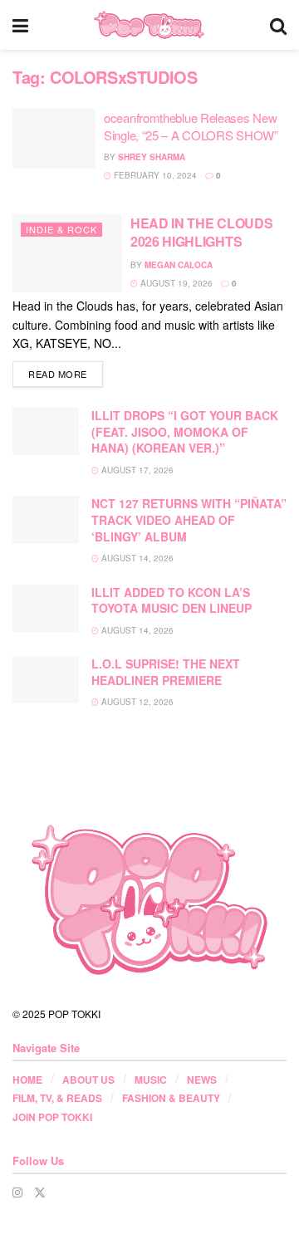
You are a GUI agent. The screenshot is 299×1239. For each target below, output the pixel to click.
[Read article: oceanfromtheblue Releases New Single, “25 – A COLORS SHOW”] (54, 139)
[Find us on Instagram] (17, 1192)
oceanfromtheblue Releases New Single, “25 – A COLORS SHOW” (191, 126)
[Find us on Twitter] (40, 1192)
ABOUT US (88, 1079)
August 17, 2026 (136, 470)
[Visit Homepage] (149, 25)
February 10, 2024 (154, 175)
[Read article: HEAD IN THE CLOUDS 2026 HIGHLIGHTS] (67, 253)
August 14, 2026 (136, 558)
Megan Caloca (179, 265)
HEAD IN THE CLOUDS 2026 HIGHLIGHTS (201, 232)
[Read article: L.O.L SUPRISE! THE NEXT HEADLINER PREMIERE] (45, 679)
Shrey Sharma (151, 157)
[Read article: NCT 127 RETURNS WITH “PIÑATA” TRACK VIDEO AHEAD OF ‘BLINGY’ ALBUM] (45, 519)
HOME (27, 1079)
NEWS (202, 1079)
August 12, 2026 (136, 702)
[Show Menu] (20, 25)
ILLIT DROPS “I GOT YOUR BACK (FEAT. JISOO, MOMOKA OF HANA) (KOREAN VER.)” (184, 431)
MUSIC (151, 1079)
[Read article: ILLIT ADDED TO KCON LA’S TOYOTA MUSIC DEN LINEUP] (45, 608)
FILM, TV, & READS (57, 1097)
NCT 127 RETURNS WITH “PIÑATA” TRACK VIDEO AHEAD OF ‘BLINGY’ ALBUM (189, 519)
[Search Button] (278, 25)
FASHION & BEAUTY (171, 1097)
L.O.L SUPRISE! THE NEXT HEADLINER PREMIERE (165, 671)
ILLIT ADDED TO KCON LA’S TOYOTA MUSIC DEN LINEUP (171, 600)
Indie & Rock (61, 229)
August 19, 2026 (175, 283)
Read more (65, 373)
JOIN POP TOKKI (52, 1116)
